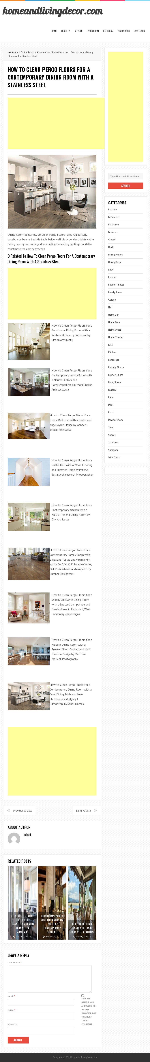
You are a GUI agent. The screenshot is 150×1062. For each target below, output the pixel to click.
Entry (110, 269)
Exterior (112, 277)
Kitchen (78, 31)
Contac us (139, 31)
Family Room (115, 292)
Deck (110, 247)
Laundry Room (115, 374)
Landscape (113, 359)
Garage (112, 299)
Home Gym (114, 322)
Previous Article (22, 810)
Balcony (112, 209)
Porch (111, 412)
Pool (110, 404)
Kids (110, 344)
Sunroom (113, 450)
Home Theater (115, 337)
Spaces (112, 435)
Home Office (114, 329)
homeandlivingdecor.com (52, 10)
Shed (110, 427)
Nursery (112, 389)
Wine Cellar (114, 457)
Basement (113, 217)
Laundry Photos (116, 367)
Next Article (83, 810)
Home (54, 31)
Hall (110, 307)
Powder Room (115, 420)
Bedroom (113, 232)
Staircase (113, 442)
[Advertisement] (74, 123)
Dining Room (124, 31)
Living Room (93, 31)
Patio (111, 397)
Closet (111, 239)
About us (65, 31)
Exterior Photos (116, 284)
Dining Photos (115, 254)
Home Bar (113, 314)
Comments (14, 962)
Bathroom (108, 31)
